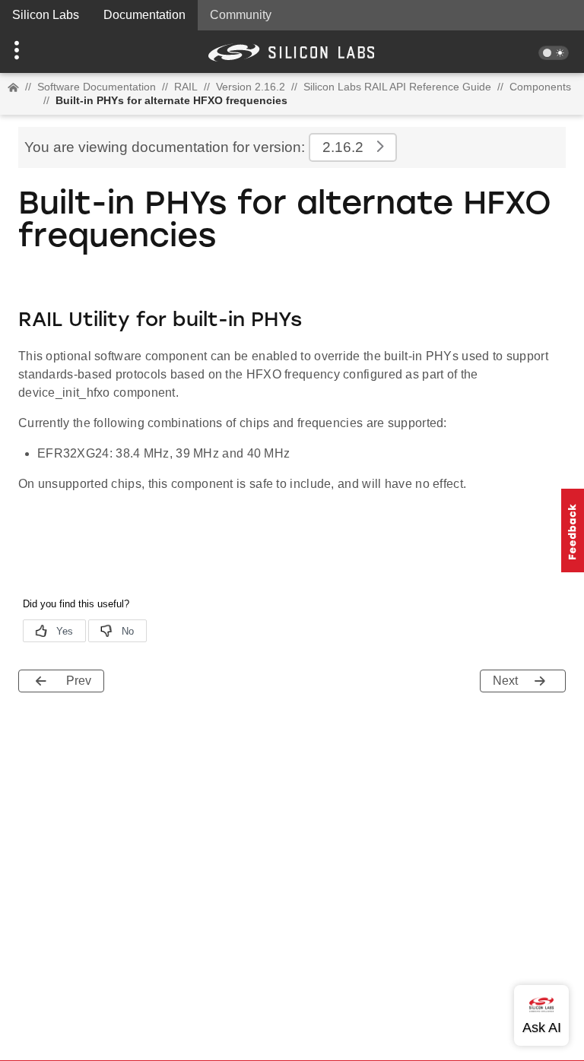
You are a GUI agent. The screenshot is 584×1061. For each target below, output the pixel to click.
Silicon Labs (45, 14)
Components (540, 87)
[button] (43, 51)
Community (240, 14)
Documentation (144, 14)
